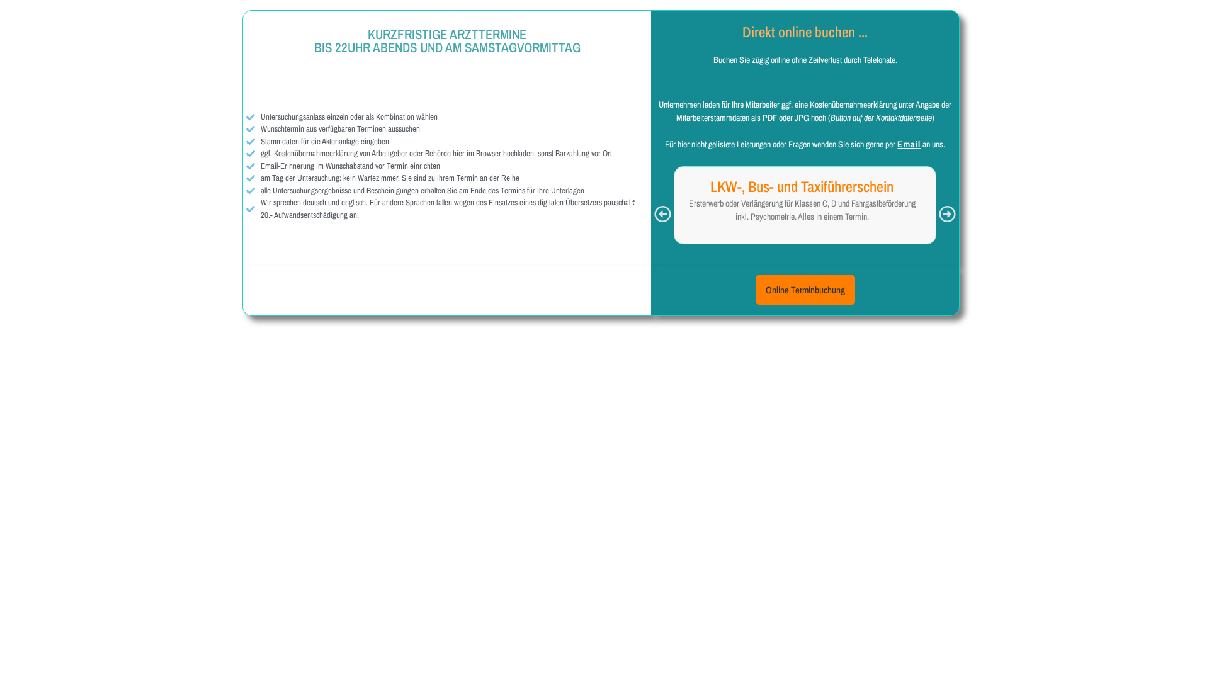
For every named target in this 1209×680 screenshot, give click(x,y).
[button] (662, 213)
